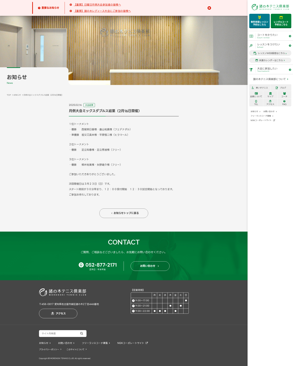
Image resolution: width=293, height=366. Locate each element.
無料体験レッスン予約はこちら (259, 21)
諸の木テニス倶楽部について (270, 79)
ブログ (281, 87)
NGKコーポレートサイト (263, 120)
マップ (270, 95)
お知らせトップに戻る (125, 213)
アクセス (270, 103)
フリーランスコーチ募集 (262, 115)
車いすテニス (260, 87)
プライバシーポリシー (50, 349)
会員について (256, 95)
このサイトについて (76, 349)
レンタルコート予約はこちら (281, 21)
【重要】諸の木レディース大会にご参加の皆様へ (102, 11)
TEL (256, 103)
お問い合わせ (270, 111)
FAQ (284, 103)
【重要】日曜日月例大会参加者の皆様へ (97, 5)
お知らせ (255, 111)
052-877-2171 (98, 264)
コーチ (284, 95)
